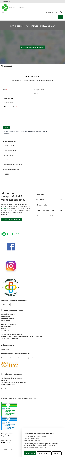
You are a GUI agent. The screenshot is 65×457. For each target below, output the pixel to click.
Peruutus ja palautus (8, 389)
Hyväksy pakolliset (44, 453)
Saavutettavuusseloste (8, 384)
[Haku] (60, 17)
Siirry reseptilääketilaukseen (12, 219)
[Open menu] (3, 12)
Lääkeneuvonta (41, 205)
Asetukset (57, 453)
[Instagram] (8, 304)
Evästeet (4, 380)
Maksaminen (40, 199)
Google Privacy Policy (33, 131)
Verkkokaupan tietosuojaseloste (11, 378)
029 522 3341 (5, 442)
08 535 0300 (5, 349)
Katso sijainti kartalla (8, 314)
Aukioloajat (4, 2)
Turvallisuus (40, 194)
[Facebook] (3, 304)
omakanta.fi (5, 208)
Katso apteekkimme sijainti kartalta (32, 47)
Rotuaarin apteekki (17, 7)
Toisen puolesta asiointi (44, 216)
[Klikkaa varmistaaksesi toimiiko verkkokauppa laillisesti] (32, 416)
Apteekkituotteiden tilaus (45, 210)
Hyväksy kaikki (30, 453)
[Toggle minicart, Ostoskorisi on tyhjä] (61, 12)
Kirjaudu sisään (53, 12)
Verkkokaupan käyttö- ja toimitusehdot (13, 382)
